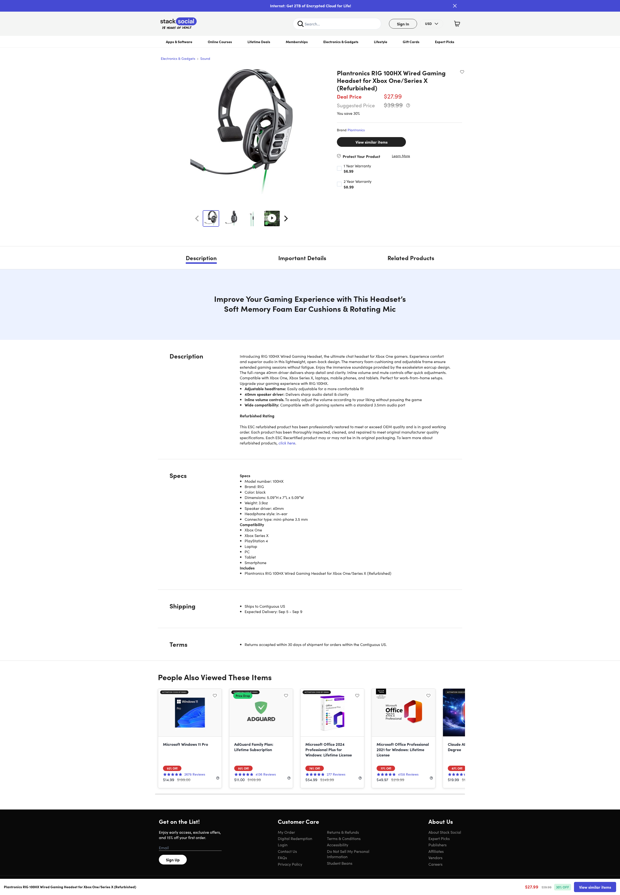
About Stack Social (444, 832)
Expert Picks (444, 41)
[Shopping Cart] (457, 23)
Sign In (403, 23)
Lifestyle (380, 41)
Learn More (401, 156)
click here (287, 442)
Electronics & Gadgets (340, 41)
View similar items (372, 142)
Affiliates (436, 851)
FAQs (282, 857)
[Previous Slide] (197, 218)
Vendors (435, 857)
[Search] (300, 24)
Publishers (437, 844)
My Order (286, 832)
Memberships (297, 41)
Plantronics (356, 129)
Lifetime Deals (259, 41)
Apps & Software (179, 41)
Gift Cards (411, 41)
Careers (435, 864)
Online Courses (220, 41)
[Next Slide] (286, 218)
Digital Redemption (295, 838)
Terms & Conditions (344, 838)
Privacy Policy (290, 864)
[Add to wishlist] (462, 72)
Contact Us (287, 851)
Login (282, 844)
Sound (205, 58)
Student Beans (339, 863)
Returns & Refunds (343, 832)
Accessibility (337, 844)
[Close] (455, 6)
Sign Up (173, 859)
